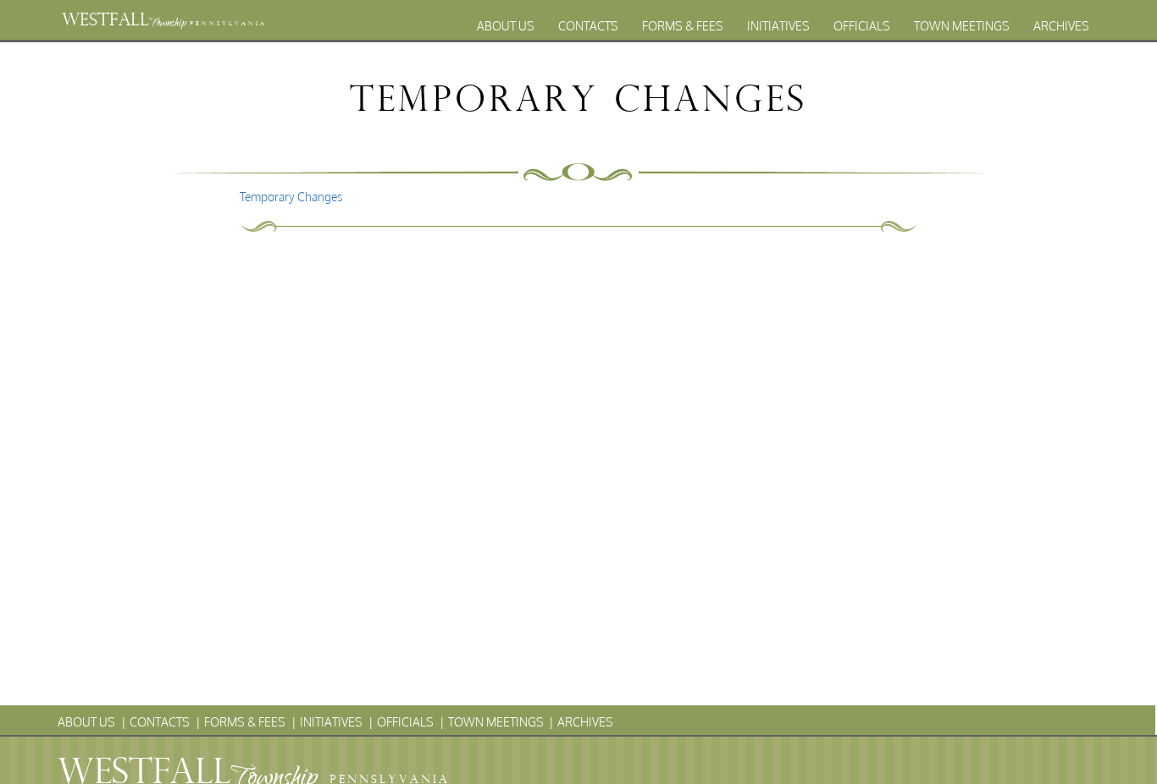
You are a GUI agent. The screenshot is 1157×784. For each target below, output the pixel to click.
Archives (1061, 26)
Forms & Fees (682, 26)
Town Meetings (962, 26)
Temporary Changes (291, 196)
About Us (505, 26)
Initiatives (778, 26)
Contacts (588, 26)
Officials (861, 26)
